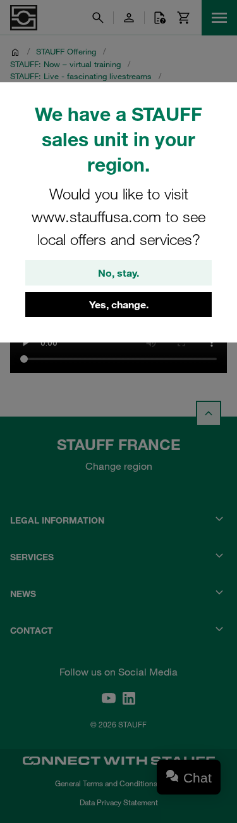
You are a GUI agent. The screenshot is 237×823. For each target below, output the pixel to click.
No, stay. (118, 273)
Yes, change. (119, 304)
